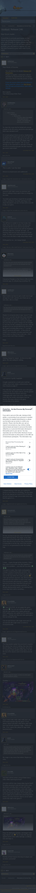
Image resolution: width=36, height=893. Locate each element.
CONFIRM (10, 477)
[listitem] (18, 442)
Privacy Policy (28, 484)
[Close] (32, 409)
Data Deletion (8, 484)
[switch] (28, 447)
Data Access (18, 484)
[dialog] (18, 446)
